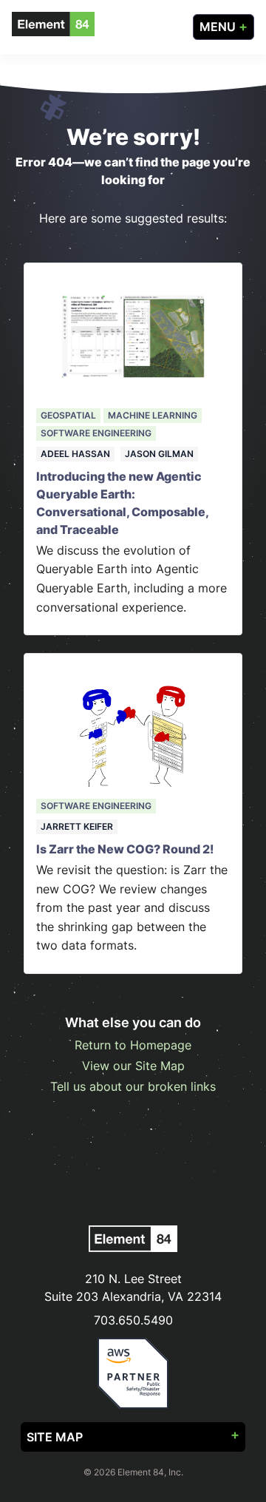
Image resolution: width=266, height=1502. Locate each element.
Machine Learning (152, 415)
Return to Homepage (133, 1045)
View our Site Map (133, 1065)
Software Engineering (96, 433)
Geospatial (68, 415)
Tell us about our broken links (133, 1086)
